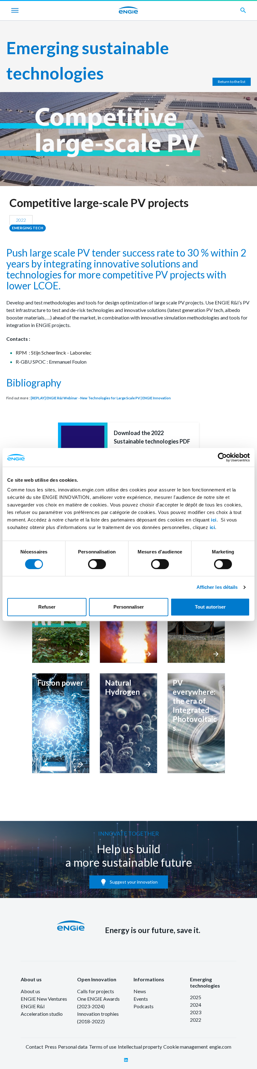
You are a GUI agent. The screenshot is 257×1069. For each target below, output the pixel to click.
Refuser (46, 607)
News (140, 991)
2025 (195, 997)
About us (31, 979)
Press (51, 1047)
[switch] (97, 564)
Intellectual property (140, 1047)
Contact (34, 1047)
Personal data (72, 1047)
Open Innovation (96, 979)
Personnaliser (128, 607)
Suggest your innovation (129, 882)
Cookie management (185, 1047)
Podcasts (144, 1006)
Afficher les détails (217, 587)
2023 (195, 1012)
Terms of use (102, 1047)
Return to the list (231, 81)
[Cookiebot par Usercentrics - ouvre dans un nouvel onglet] (222, 457)
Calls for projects (95, 991)
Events (141, 999)
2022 (195, 1020)
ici (214, 519)
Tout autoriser (210, 607)
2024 (195, 1005)
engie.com (220, 1047)
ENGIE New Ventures (44, 999)
